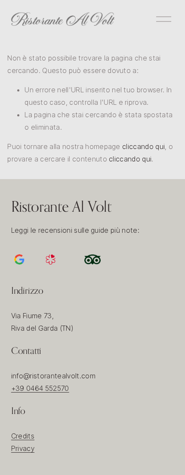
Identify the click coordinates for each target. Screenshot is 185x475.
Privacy (22, 448)
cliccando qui (143, 146)
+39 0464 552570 (40, 388)
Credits (22, 436)
